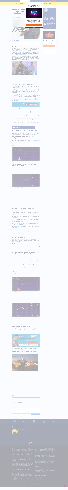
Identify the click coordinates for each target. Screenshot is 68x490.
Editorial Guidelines (47, 483)
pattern (13, 213)
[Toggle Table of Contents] (19, 127)
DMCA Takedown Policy (22, 484)
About (38, 438)
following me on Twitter (25, 90)
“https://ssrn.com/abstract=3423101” (40, 478)
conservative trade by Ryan (18, 226)
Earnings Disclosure (32, 483)
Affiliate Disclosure (52, 483)
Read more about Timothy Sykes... (24, 433)
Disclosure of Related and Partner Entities (41, 484)
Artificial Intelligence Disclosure (28, 484)
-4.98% (44, 52)
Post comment (35, 414)
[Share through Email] (18, 40)
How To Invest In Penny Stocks (50, 433)
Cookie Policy (34, 484)
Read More (45, 27)
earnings (31, 261)
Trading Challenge (32, 331)
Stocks (38, 434)
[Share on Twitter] (14, 40)
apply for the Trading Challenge (21, 54)
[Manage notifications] (65, 486)
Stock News (39, 430)
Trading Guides (39, 432)
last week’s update (18, 48)
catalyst (35, 142)
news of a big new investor (35, 140)
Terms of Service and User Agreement (18, 483)
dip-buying (35, 268)
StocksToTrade (36, 94)
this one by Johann (16, 229)
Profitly (28, 239)
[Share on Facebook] (12, 40)
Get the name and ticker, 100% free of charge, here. (43, 3)
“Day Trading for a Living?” (28, 469)
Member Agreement (37, 483)
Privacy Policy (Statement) (26, 483)
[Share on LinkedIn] (16, 40)
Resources (38, 436)
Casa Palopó (26, 118)
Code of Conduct (42, 483)
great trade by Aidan (17, 223)
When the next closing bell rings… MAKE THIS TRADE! (25, 397)
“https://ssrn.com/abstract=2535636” (40, 475)
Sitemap (48, 484)
